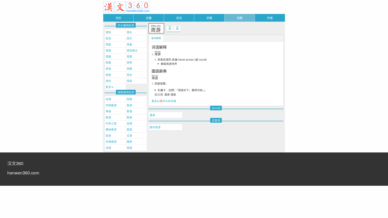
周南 (108, 75)
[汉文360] (126, 6)
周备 (129, 44)
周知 (108, 32)
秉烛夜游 (111, 129)
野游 (129, 111)
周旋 (108, 50)
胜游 (129, 117)
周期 (108, 56)
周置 (108, 62)
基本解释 (156, 38)
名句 (179, 18)
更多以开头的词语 (164, 101)
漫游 (152, 115)
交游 (129, 135)
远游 (108, 99)
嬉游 (129, 141)
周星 (108, 44)
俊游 (108, 135)
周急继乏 (132, 50)
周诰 (108, 68)
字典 (209, 18)
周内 (108, 81)
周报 (129, 68)
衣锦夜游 (111, 141)
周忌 (129, 81)
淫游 (108, 148)
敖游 (129, 105)
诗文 (118, 18)
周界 (129, 62)
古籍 (149, 18)
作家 (270, 18)
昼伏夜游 (155, 127)
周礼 (129, 32)
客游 (108, 117)
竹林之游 (111, 123)
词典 (239, 18)
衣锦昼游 (111, 105)
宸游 (129, 129)
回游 (129, 99)
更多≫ (110, 87)
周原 (129, 56)
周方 (129, 38)
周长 (129, 75)
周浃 (108, 38)
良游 (129, 123)
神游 (108, 111)
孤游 (129, 148)
